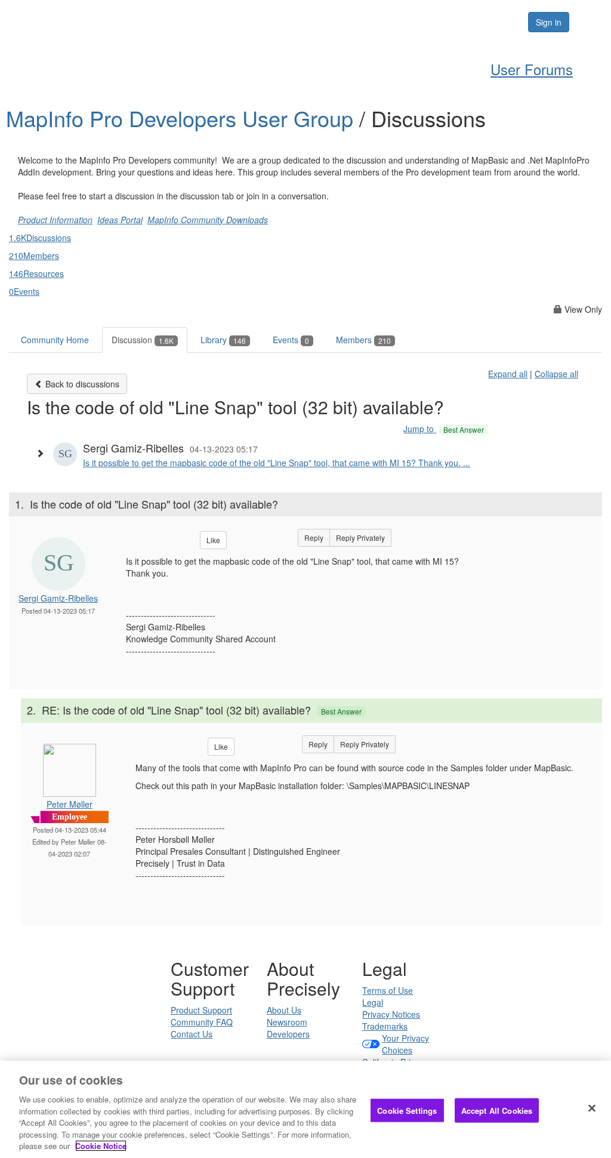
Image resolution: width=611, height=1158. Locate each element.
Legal (372, 1002)
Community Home (55, 340)
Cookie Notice (100, 1145)
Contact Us (191, 1034)
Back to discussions (81, 384)
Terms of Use (387, 990)
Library (223, 340)
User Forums (531, 68)
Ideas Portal (120, 220)
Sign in (548, 22)
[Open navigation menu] (588, 22)
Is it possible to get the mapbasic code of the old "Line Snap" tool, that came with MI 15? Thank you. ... (276, 463)
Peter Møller (69, 804)
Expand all (507, 374)
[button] (43, 453)
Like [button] (213, 540)
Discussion (143, 340)
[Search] (482, 22)
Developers (288, 1034)
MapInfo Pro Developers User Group (182, 118)
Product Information (55, 220)
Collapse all (556, 374)
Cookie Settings (407, 1110)
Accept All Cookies (496, 1110)
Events (291, 340)
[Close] (592, 1108)
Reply (313, 537)
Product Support (201, 1010)
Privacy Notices (391, 1014)
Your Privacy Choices (405, 1044)
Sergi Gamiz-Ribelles (58, 598)
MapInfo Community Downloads (207, 220)
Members (363, 340)
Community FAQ (202, 1022)
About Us (284, 1010)
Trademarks (385, 1026)
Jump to (443, 429)
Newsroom (287, 1022)
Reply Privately (360, 537)
